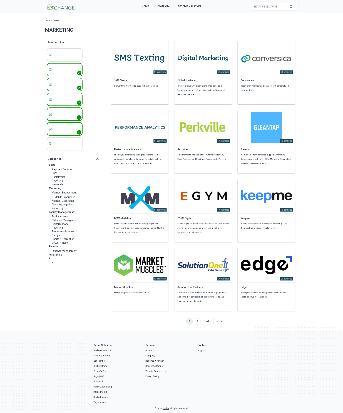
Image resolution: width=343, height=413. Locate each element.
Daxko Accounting (102, 387)
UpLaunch (98, 381)
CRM (54, 173)
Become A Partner (189, 6)
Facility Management (61, 212)
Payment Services (62, 169)
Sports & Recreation (63, 239)
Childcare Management (65, 220)
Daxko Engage (100, 397)
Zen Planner (99, 361)
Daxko (166, 408)
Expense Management (64, 251)
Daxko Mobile (100, 392)
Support (201, 350)
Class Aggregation (62, 204)
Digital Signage (60, 224)
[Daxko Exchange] (60, 6)
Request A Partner (154, 366)
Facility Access (60, 216)
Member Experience (63, 200)
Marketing (55, 188)
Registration (59, 176)
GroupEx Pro (99, 371)
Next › (207, 321)
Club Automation (101, 355)
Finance (53, 246)
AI (50, 258)
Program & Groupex (63, 231)
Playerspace (99, 402)
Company (163, 6)
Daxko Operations (102, 350)
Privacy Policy (152, 376)
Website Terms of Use (156, 371)
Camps (56, 235)
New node (57, 184)
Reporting (57, 180)
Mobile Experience (65, 197)
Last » (219, 321)
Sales (52, 164)
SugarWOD (98, 376)
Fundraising (55, 254)
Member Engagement (64, 192)
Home (145, 6)
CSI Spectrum (100, 366)
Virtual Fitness (60, 242)
